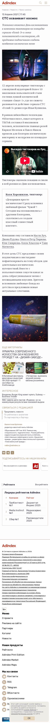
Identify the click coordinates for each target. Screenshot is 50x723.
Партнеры (7, 628)
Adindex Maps (9, 665)
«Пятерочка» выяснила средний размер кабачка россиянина (36, 378)
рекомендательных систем (22, 714)
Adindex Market (10, 660)
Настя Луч (40, 235)
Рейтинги (7, 650)
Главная (5, 10)
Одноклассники (15, 698)
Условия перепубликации (12, 554)
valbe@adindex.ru (12, 445)
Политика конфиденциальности (15, 576)
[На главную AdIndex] (25, 545)
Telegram (12, 687)
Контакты (12, 676)
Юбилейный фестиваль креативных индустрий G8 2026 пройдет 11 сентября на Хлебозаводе (12, 380)
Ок (29, 718)
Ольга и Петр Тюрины (33, 239)
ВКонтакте (13, 693)
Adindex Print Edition (13, 654)
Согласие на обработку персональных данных (21, 585)
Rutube (11, 704)
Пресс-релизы (25, 10)
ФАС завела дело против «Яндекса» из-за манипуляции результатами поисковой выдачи (23, 401)
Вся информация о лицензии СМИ (15, 574)
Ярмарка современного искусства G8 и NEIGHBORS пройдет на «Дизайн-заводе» (22, 355)
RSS (9, 682)
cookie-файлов (30, 710)
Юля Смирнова (11, 243)
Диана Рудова (10, 239)
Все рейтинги (41, 484)
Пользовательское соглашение (15, 579)
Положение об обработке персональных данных (22, 582)
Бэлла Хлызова (30, 243)
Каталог (6, 633)
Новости (14, 10)
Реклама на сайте (11, 623)
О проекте (7, 618)
